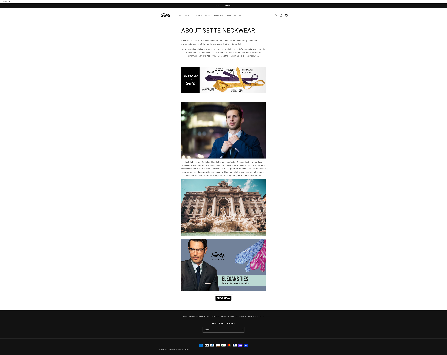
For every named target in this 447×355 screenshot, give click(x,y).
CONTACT (215, 316)
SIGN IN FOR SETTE (256, 316)
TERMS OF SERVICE (229, 316)
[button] (193, 15)
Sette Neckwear (170, 349)
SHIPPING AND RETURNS (199, 316)
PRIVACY (242, 316)
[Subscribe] (241, 330)
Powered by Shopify (182, 349)
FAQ (185, 316)
